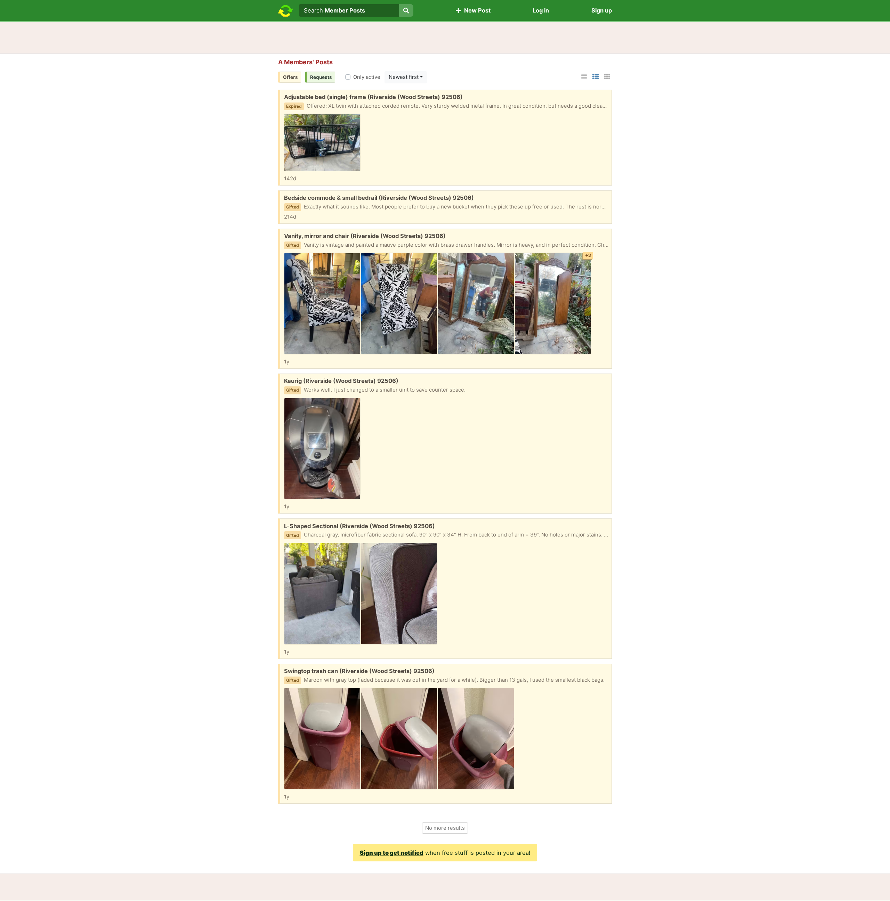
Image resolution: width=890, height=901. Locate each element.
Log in (541, 10)
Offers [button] (290, 77)
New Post (476, 10)
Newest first (404, 77)
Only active (366, 77)
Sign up (601, 10)
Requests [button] (321, 77)
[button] (584, 76)
